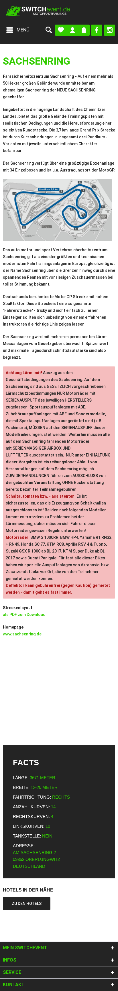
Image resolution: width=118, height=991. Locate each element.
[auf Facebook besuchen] (97, 30)
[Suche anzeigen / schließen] (48, 30)
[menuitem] (17, 30)
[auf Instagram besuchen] (110, 30)
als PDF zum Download (24, 614)
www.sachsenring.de (22, 634)
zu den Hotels (27, 903)
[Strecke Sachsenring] (59, 210)
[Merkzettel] (61, 30)
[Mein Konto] (72, 30)
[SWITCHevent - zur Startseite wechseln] (38, 11)
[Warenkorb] (84, 30)
